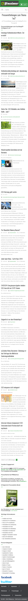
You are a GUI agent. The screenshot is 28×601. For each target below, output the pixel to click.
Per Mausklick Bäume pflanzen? (10, 230)
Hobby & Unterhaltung (7, 559)
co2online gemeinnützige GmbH (17, 358)
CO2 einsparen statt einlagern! (10, 387)
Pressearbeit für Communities (9, 524)
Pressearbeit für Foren (7, 526)
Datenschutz (18, 595)
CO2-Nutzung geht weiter (9, 192)
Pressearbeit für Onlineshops (9, 528)
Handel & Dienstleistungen (8, 557)
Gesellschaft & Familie (7, 553)
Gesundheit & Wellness (7, 555)
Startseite (3, 586)
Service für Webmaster (7, 536)
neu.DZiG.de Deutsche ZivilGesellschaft (11, 116)
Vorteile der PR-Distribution (9, 520)
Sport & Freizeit (6, 569)
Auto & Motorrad (6, 547)
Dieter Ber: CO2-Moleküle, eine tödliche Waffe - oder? (13, 110)
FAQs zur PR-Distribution (8, 522)
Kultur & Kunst (5, 563)
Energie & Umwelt (6, 551)
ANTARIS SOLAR (13, 390)
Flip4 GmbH (12, 322)
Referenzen (4, 591)
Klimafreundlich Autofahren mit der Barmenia (11, 151)
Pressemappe (15, 591)
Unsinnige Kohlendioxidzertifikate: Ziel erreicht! (12, 34)
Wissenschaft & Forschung (8, 573)
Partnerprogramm (5, 595)
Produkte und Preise (7, 518)
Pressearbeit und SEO (7, 532)
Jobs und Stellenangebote (8, 561)
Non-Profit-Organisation (17, 469)
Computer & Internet (7, 549)
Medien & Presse (6, 565)
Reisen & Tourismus (7, 567)
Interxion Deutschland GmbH (16, 430)
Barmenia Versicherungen (15, 155)
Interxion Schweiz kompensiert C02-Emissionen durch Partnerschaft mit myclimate (12, 425)
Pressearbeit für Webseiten (8, 530)
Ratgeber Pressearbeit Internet (9, 534)
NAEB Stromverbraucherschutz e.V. (17, 38)
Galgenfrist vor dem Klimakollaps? (11, 319)
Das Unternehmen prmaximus (9, 538)
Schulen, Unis (4, 469)
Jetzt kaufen (14, 510)
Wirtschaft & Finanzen (7, 571)
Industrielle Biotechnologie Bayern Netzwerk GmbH (14, 197)
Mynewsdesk (13, 232)
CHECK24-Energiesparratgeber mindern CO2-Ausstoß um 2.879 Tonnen (13, 286)
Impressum (14, 586)
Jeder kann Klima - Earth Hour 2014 (12, 258)
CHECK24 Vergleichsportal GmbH (17, 290)
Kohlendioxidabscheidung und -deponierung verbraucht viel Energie (14, 72)
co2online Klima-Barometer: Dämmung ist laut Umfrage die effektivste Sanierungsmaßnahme (13, 353)
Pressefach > (23, 481)
